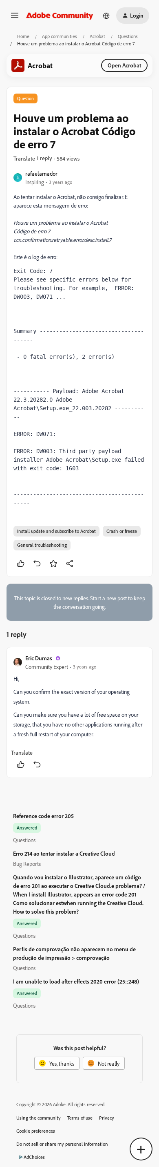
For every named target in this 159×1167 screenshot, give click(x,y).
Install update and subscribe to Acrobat (56, 531)
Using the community (38, 1118)
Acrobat (97, 36)
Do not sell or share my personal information (62, 1144)
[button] (15, 17)
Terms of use (80, 1118)
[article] (79, 712)
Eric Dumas (38, 658)
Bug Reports (27, 863)
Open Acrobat (124, 65)
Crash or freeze (121, 531)
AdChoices (34, 1157)
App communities (59, 36)
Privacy (106, 1118)
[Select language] (106, 15)
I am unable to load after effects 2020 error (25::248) (76, 981)
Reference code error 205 (43, 815)
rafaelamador (41, 173)
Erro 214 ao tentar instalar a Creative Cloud (64, 853)
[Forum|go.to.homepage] (59, 15)
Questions (128, 36)
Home (23, 36)
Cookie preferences (35, 1131)
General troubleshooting (42, 545)
